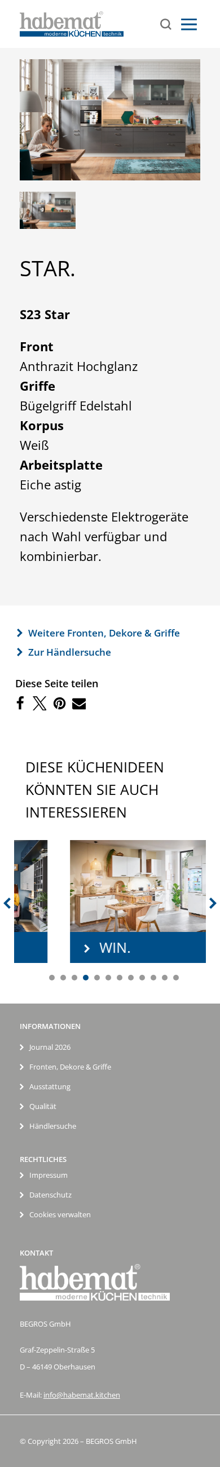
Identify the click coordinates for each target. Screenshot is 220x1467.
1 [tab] (52, 977)
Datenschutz (50, 1195)
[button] (19, 703)
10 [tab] (153, 977)
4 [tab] (86, 977)
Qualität (42, 1106)
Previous (5, 903)
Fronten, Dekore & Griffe (70, 1067)
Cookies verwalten (60, 1214)
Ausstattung (50, 1086)
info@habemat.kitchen (81, 1395)
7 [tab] (119, 977)
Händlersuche (52, 1126)
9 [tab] (142, 977)
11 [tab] (165, 977)
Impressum (48, 1175)
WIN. (74, 947)
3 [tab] (74, 977)
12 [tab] (176, 977)
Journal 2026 (50, 1047)
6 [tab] (108, 977)
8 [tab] (131, 977)
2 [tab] (63, 977)
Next (214, 903)
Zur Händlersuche (69, 652)
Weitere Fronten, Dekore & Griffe (104, 632)
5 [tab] (97, 977)
